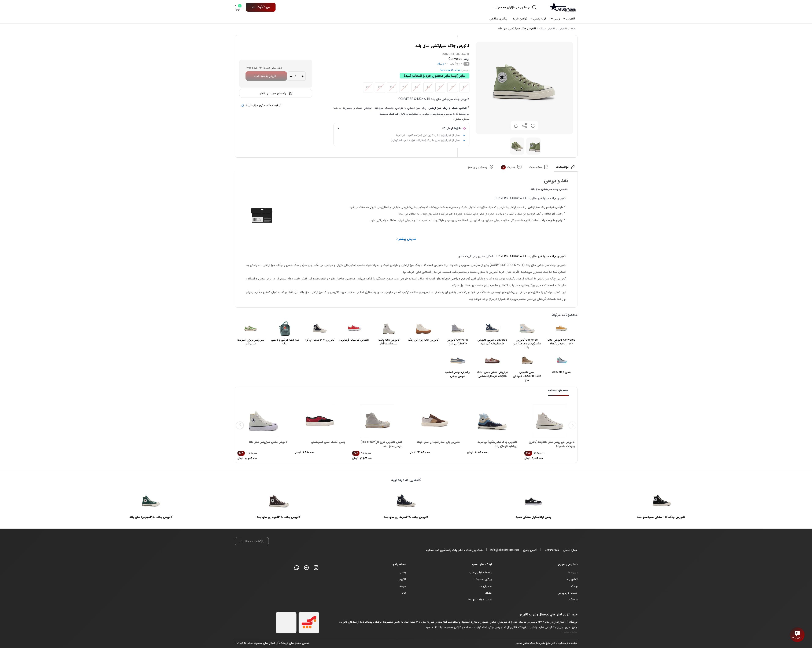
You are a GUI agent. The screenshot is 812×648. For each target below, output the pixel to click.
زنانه (403, 593)
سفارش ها (486, 586)
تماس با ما (571, 579)
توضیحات (562, 167)
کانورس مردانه (547, 28)
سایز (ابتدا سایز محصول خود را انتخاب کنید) (434, 75)
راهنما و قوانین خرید (480, 572)
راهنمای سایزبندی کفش (272, 93)
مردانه (402, 586)
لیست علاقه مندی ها (480, 599)
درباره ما (572, 572)
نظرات (509, 167)
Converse (455, 59)
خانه (573, 28)
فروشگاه (573, 599)
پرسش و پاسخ (477, 167)
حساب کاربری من (567, 593)
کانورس (563, 28)
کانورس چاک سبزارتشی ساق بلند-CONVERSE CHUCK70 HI (530, 256)
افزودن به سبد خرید (265, 76)
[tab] (565, 168)
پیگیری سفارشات (482, 579)
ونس (403, 572)
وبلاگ (574, 586)
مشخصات (535, 167)
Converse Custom (450, 70)
